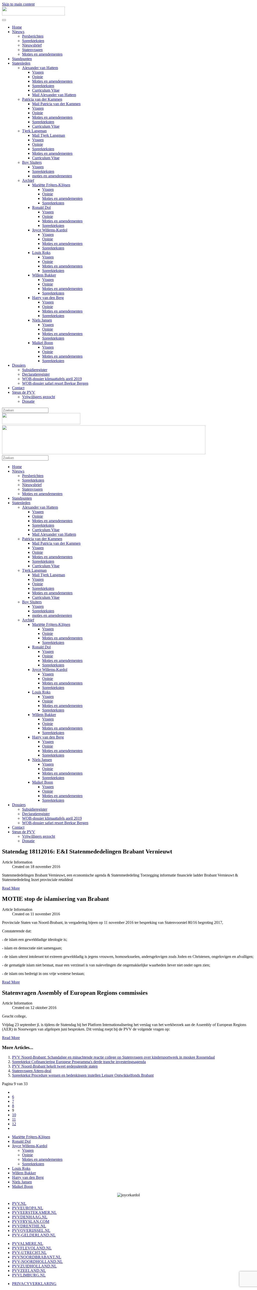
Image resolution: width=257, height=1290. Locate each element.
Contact (18, 388)
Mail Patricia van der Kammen (56, 104)
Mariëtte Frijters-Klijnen (51, 185)
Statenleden (21, 63)
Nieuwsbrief (32, 45)
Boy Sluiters (32, 162)
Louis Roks (41, 252)
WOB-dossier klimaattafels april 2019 (52, 379)
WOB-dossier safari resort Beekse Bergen (55, 383)
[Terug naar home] (33, 14)
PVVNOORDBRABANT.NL (36, 1257)
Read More (11, 888)
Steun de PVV (23, 392)
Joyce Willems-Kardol (49, 230)
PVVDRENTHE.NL (29, 1226)
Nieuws (18, 32)
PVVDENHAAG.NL (29, 1217)
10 (14, 1115)
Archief (28, 180)
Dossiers (19, 365)
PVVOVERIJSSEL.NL (31, 1230)
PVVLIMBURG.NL (29, 1275)
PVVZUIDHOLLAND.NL (34, 1266)
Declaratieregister (36, 374)
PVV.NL (19, 1203)
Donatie (28, 401)
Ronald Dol (41, 207)
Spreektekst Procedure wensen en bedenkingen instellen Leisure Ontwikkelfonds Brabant (83, 1075)
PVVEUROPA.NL (27, 1208)
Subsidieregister (34, 370)
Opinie (37, 77)
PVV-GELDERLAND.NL (34, 1235)
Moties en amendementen (42, 54)
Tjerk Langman (34, 131)
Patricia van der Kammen (42, 99)
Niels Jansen (42, 320)
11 (14, 1119)
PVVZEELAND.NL (29, 1270)
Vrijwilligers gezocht (38, 397)
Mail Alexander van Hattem (54, 95)
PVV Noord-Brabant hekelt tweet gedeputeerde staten (55, 1066)
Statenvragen (32, 50)
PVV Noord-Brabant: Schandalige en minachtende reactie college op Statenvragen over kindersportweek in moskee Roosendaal (113, 1057)
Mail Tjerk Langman (48, 135)
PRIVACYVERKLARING (34, 1283)
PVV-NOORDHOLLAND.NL (37, 1261)
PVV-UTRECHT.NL (29, 1252)
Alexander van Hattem (40, 68)
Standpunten (22, 59)
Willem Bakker (44, 275)
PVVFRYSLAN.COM (30, 1221)
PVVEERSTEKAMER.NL (34, 1212)
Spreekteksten (33, 41)
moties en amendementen (52, 176)
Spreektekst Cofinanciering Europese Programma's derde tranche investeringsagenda (79, 1062)
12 (14, 1124)
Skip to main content (18, 4)
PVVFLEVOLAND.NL (32, 1248)
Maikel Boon (42, 343)
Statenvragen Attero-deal (31, 1071)
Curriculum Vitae (45, 90)
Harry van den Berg (48, 298)
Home (17, 27)
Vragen (38, 72)
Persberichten (32, 36)
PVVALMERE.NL (27, 1243)
